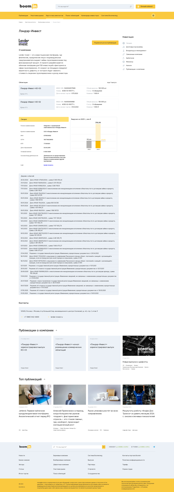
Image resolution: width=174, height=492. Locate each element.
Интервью (55, 428)
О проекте (91, 469)
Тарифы (125, 464)
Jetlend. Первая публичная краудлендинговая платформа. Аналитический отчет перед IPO (34, 414)
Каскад (136, 365)
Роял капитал (126, 368)
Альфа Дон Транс (127, 430)
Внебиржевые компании (44, 22)
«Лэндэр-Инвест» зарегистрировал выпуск (102, 345)
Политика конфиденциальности (133, 460)
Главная (20, 22)
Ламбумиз (106, 430)
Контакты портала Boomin (131, 455)
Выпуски (91, 460)
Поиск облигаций (72, 15)
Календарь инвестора (90, 15)
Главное (133, 368)
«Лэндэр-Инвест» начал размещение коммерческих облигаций (68, 347)
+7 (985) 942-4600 (31, 317)
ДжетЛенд (24, 430)
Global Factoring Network (59, 430)
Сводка (129, 43)
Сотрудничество (94, 473)
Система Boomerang (109, 15)
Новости (22, 455)
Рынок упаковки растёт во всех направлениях (103, 412)
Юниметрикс (129, 365)
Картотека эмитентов (54, 15)
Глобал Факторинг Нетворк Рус (68, 428)
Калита (146, 367)
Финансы (129, 62)
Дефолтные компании (61, 464)
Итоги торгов (23, 473)
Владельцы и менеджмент (136, 51)
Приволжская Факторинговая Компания (133, 367)
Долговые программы (134, 47)
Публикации (23, 15)
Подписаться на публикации (105, 43)
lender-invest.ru (48, 165)
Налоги (129, 65)
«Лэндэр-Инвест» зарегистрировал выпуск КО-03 (33, 347)
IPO (20, 430)
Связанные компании (134, 54)
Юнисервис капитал (93, 430)
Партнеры (91, 464)
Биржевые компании (60, 455)
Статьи (21, 469)
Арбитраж (130, 58)
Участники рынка (37, 15)
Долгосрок (135, 430)
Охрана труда (127, 469)
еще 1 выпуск (112, 82)
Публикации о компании (135, 69)
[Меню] (153, 15)
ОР (123, 365)
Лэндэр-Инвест (24, 367)
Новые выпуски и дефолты (135, 362)
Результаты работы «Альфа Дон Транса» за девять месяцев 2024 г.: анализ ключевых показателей (139, 414)
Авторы (21, 464)
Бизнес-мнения (24, 460)
